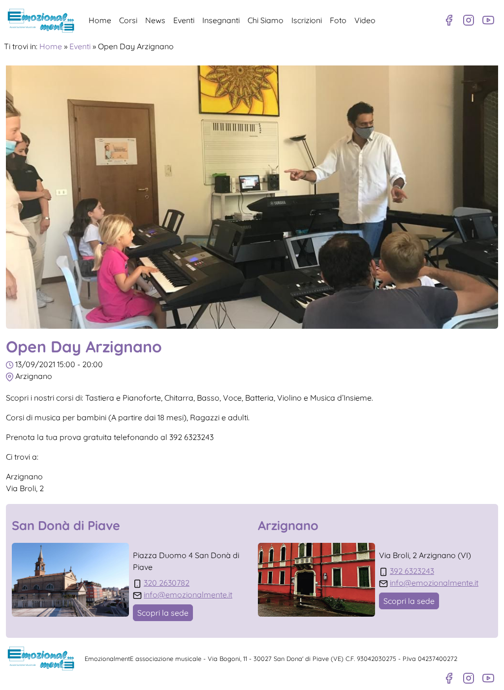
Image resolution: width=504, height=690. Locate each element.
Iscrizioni (306, 20)
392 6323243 (412, 571)
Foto (338, 20)
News (155, 20)
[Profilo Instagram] (468, 20)
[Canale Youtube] (488, 20)
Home (100, 20)
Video (365, 20)
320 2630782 (166, 583)
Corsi (128, 20)
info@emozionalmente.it (188, 594)
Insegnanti (221, 20)
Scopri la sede (163, 613)
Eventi (183, 20)
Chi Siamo (266, 20)
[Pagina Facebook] (449, 20)
